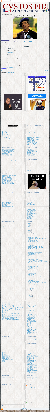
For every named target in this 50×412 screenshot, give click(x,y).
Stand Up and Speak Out (31, 321)
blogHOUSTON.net (30, 164)
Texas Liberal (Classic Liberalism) (33, 165)
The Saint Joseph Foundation (32, 372)
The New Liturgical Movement (32, 315)
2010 (29, 227)
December (31, 233)
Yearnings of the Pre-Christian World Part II (36, 236)
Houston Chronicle (30, 168)
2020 (29, 223)
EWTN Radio (29, 347)
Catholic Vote (29, 217)
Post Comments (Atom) (10, 72)
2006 (29, 232)
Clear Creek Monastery (31, 364)
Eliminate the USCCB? (32, 273)
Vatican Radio (29, 346)
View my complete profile (30, 387)
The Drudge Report (5, 131)
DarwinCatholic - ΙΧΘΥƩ (31, 310)
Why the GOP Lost (31, 268)
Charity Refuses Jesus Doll (33, 266)
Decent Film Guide (5, 358)
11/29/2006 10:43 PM (11, 67)
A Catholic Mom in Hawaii (31, 313)
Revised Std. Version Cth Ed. (7, 203)
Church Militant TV (5, 340)
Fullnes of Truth (5, 156)
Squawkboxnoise (30, 169)
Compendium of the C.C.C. (31, 357)
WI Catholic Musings (30, 325)
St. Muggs (30, 262)
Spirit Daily (29, 197)
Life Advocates (5, 153)
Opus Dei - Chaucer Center (7, 155)
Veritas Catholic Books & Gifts (7, 152)
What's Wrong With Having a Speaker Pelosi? (36, 276)
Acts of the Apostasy (30, 309)
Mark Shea (29, 319)
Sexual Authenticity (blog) (31, 339)
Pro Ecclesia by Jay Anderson (32, 305)
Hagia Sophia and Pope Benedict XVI (35, 244)
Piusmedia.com (5, 355)
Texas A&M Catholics (30, 140)
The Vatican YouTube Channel (7, 359)
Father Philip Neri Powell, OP (32, 306)
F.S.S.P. (28, 359)
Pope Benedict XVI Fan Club (32, 370)
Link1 (23, 408)
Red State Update (30, 381)
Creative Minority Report (31, 318)
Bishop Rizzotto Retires (32, 275)
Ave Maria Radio (30, 345)
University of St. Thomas (31, 144)
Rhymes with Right (30, 167)
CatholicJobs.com (30, 368)
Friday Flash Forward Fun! (33, 269)
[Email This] (1, 42)
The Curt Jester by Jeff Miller (32, 314)
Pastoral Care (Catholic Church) (32, 338)
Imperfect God (30, 267)
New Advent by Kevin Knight (32, 194)
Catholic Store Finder (30, 358)
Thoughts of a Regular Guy (31, 312)
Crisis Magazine (29, 218)
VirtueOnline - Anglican (6, 378)
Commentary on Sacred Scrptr (7, 206)
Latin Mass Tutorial (30, 361)
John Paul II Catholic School (32, 143)
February (30, 296)
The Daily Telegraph (5, 136)
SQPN (3, 352)
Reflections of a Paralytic (31, 330)
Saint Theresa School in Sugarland (33, 139)
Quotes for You (29, 324)
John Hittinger (29, 149)
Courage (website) (30, 340)
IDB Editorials (4, 387)
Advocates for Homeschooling (32, 377)
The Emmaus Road (30, 150)
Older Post (47, 70)
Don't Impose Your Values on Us (34, 251)
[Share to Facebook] (5, 42)
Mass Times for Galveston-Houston (8, 149)
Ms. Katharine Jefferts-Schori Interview (35, 284)
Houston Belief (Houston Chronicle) (33, 163)
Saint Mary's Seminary (31, 141)
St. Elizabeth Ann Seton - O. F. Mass (9, 180)
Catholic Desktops (30, 369)
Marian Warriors (31, 274)
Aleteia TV (4, 361)
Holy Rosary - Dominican (6, 177)
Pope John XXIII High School (32, 142)
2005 (29, 298)
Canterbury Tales (30, 214)
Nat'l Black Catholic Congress (32, 365)
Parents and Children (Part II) (33, 281)
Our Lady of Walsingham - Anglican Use (9, 175)
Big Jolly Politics (30, 170)
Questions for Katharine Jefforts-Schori (35, 252)
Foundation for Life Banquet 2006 (34, 258)
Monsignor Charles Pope (31, 317)
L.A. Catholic (29, 322)
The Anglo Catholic (5, 223)
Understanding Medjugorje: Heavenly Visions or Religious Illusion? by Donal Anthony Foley (12, 316)
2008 (29, 230)
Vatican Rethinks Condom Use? (34, 253)
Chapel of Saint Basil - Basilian (7, 181)
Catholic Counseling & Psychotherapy (9, 160)
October (30, 287)
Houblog (28, 162)
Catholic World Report (31, 316)
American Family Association (32, 378)
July (29, 290)
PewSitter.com (29, 195)
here (24, 41)
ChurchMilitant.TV (5, 354)
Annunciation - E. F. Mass (7, 179)
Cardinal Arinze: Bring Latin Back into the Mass (36, 265)
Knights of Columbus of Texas (7, 150)
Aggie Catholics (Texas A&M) (32, 154)
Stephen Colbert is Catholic (33, 240)
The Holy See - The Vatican (32, 354)
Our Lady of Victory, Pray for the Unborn (35, 260)
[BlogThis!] (3, 42)
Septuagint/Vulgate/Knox (6, 202)
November (31, 234)
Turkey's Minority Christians (33, 237)
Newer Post (3, 70)
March (30, 295)
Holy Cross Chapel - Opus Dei (7, 182)
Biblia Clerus (4, 205)
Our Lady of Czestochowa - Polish (8, 183)
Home (25, 70)
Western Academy (30, 138)
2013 (29, 224)
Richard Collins (29, 304)
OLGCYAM (29, 323)
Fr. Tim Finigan (29, 303)
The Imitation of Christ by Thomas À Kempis (10, 303)
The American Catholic (31, 209)
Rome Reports (29, 196)
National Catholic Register (31, 210)
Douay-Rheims (5, 204)
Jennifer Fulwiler (30, 307)
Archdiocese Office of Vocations (8, 151)
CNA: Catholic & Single (31, 204)
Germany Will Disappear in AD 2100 (34, 272)
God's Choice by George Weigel (8, 318)
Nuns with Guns (31, 245)
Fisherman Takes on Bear (32, 280)
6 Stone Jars (29, 203)
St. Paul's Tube (5, 353)
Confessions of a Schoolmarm (32, 151)
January (30, 297)
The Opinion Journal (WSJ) (7, 385)
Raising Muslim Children (32, 279)
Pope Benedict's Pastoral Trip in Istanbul (35, 241)
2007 (29, 231)
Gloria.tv (3, 339)
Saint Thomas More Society (7, 224)
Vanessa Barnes (30, 153)
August (30, 289)
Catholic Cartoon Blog (6, 356)
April (30, 294)
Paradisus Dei (4, 157)
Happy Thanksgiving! (32, 254)
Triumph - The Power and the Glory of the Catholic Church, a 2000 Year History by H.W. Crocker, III (13, 308)
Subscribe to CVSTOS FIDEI (31, 127)
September (31, 288)
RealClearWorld (5, 132)
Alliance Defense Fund (31, 379)
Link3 (27, 408)
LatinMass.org (29, 363)
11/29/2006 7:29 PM (10, 52)
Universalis (29, 131)
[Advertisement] (25, 117)
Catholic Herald (29, 215)
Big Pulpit (28, 193)
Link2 (25, 408)
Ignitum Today (29, 212)
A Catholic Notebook (30, 155)
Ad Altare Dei (29, 152)
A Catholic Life (29, 328)
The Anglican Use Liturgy (6, 230)
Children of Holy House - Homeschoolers (34, 137)
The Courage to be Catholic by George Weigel (10, 317)
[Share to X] (4, 42)
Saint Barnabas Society (6, 231)
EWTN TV (4, 338)
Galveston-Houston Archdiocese (8, 158)
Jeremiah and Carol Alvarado (33, 259)
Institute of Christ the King (31, 360)
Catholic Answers (30, 366)
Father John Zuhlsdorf (31, 211)
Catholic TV (4, 360)
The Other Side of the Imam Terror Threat (35, 247)
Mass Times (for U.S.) (31, 132)
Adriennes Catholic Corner (31, 329)
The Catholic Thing (30, 216)
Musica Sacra (29, 362)
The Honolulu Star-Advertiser (7, 137)
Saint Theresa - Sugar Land (7, 178)
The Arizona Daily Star (6, 138)
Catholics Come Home (31, 353)
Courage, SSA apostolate (31, 355)
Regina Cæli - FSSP (6, 176)
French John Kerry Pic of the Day (25, 16)
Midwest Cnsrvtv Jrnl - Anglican (8, 377)
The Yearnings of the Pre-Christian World (35, 246)
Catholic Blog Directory (31, 320)
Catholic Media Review (6, 357)
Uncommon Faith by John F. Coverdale (9, 311)
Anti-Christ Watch (31, 255)
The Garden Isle (5, 134)
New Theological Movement (32, 213)
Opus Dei (28, 371)
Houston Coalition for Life (6, 159)
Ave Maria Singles (30, 202)
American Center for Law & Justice (33, 380)
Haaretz (3, 388)
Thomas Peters (29, 308)
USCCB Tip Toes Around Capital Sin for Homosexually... (38, 261)
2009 (29, 229)
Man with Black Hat (30, 327)
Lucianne (30, 41)
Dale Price (28, 333)
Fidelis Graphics (5, 161)
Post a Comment (4, 68)
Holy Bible (4, 312)
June (30, 291)
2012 (29, 225)
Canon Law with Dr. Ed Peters (32, 367)
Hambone (28, 166)
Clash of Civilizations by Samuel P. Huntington (10, 319)
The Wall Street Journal (6, 135)
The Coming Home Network (7, 232)
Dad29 (28, 326)
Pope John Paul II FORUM (7, 154)
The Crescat (29, 331)
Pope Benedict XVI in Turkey (33, 248)
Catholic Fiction (29, 156)
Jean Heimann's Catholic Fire (32, 332)
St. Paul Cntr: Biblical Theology (32, 356)
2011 (29, 226)
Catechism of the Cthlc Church (32, 352)
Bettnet (28, 311)
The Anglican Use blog (6, 225)
